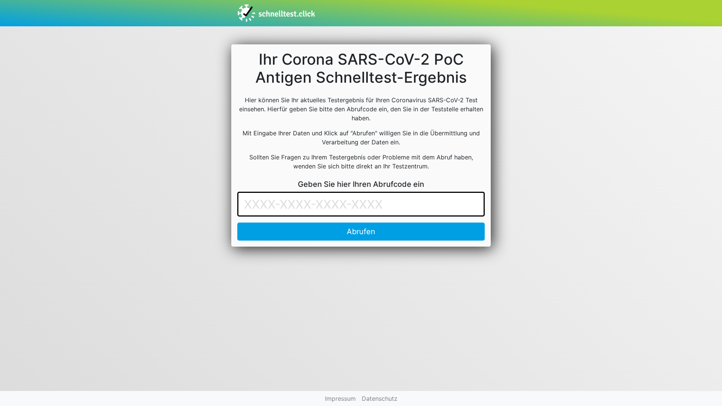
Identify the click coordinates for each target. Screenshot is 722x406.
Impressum (340, 398)
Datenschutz (379, 398)
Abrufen (361, 231)
